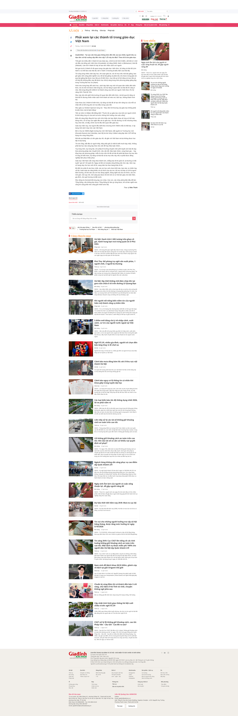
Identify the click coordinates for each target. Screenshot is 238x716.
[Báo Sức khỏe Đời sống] (145, 19)
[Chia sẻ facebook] (71, 37)
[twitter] (83, 193)
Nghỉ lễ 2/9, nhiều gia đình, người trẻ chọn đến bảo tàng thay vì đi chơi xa (115, 343)
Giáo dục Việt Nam (117, 229)
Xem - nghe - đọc (116, 676)
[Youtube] (143, 16)
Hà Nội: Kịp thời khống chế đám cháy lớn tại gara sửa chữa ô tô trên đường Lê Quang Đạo (115, 282)
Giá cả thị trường (146, 674)
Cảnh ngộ (140, 684)
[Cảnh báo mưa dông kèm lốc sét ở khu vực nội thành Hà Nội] (81, 368)
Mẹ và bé (126, 18)
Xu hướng (144, 673)
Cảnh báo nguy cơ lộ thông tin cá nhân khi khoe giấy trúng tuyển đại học (113, 381)
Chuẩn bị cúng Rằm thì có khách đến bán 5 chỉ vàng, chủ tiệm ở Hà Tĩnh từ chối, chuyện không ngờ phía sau (115, 586)
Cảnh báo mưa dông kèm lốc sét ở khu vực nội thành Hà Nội (115, 362)
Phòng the (139, 25)
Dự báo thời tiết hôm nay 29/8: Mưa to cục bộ (115, 503)
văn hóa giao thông (83, 227)
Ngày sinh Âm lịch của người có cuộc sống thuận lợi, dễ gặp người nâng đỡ (113, 485)
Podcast (131, 676)
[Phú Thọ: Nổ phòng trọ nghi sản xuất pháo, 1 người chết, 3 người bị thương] (81, 267)
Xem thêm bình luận (103, 207)
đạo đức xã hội (97, 227)
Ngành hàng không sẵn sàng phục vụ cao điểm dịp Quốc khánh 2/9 (115, 463)
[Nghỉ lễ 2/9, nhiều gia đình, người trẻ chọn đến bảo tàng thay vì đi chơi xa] (81, 349)
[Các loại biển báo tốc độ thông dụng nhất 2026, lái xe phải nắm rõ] (81, 406)
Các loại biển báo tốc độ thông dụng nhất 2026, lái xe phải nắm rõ (116, 401)
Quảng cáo (131, 706)
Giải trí (97, 25)
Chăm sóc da (95, 686)
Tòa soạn (120, 706)
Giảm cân (94, 688)
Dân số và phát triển (150, 25)
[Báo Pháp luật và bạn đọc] (154, 19)
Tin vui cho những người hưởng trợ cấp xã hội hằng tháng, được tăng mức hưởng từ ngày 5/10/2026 (115, 524)
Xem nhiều (149, 40)
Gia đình (81, 25)
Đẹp (132, 25)
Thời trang (94, 684)
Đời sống (95, 30)
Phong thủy (72, 686)
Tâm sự (114, 684)
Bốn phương (163, 25)
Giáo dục (103, 30)
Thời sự (87, 30)
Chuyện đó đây (165, 686)
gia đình (96, 18)
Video (130, 674)
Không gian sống (73, 684)
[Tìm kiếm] (167, 11)
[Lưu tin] (71, 50)
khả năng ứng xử (103, 229)
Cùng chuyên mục (81, 235)
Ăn (125, 25)
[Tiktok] (146, 16)
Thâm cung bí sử (84, 676)
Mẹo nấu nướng (165, 674)
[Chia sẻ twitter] (71, 42)
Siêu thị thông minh (147, 678)
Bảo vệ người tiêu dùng (148, 676)
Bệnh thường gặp (100, 673)
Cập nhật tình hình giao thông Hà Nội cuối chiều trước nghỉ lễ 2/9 (113, 604)
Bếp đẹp (163, 676)
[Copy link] (71, 46)
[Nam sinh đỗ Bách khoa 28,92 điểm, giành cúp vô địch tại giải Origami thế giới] (81, 571)
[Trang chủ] (70, 25)
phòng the (116, 18)
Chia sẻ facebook (76, 193)
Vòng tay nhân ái (142, 681)
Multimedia (105, 25)
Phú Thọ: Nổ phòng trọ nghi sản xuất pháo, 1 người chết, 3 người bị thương (114, 262)
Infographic (132, 678)
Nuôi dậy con (83, 674)
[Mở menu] (168, 25)
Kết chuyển (141, 686)
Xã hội (75, 25)
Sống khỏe (89, 25)
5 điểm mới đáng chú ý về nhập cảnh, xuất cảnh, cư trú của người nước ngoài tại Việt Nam (114, 323)
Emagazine (132, 673)
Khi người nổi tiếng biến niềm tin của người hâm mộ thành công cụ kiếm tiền (114, 301)
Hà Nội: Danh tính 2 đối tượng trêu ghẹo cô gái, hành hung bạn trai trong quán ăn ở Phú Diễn (114, 241)
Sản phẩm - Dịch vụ (116, 25)
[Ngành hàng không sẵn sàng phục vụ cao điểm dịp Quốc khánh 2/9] (81, 468)
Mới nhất (141, 11)
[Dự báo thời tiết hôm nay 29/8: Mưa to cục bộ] (81, 509)
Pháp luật (111, 30)
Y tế (97, 676)
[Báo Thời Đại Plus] (163, 19)
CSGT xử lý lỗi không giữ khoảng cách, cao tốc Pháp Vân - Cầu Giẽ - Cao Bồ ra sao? (115, 623)
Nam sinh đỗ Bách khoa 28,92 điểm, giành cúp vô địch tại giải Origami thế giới (115, 566)
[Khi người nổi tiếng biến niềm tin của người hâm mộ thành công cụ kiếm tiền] (81, 307)
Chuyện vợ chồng (85, 673)
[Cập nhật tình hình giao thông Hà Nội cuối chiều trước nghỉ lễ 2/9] (81, 609)
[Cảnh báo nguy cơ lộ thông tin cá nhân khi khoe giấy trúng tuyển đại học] (81, 386)
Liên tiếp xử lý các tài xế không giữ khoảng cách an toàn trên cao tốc (114, 421)
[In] (71, 56)
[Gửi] (134, 218)
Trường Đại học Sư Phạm (87, 229)
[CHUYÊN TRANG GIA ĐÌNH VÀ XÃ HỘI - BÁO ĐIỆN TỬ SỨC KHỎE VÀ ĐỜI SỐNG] (78, 18)
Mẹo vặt (71, 688)
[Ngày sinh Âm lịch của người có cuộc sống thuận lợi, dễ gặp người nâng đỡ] (81, 490)
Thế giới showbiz (116, 674)
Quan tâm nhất (73, 202)
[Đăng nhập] (168, 16)
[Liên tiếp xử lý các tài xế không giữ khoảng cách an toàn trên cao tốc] (81, 426)
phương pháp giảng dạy (111, 227)
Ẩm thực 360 (164, 673)
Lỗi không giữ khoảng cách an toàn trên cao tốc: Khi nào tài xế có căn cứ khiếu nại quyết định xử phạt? (114, 440)
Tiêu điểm (163, 684)
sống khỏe (105, 18)
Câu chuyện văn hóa (117, 673)
